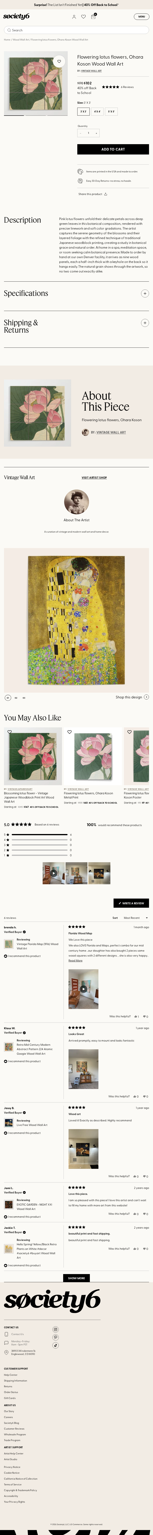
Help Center (10, 1374)
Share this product (90, 194)
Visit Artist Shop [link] (94, 477)
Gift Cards (10, 1398)
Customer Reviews (14, 1428)
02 (36, 115)
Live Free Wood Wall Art (32, 1125)
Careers (8, 1417)
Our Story (9, 1411)
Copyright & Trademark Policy (20, 1490)
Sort (115, 918)
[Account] (74, 16)
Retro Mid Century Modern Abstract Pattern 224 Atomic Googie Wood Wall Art (35, 1049)
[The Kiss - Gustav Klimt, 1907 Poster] (76, 620)
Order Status (11, 1392)
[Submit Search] (9, 30)
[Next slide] (140, 769)
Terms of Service (13, 1484)
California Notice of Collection (20, 1478)
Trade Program (12, 1440)
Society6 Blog (11, 1422)
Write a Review (135, 904)
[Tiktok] (55, 1345)
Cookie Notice (12, 1472)
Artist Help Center (13, 1453)
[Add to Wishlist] (10, 732)
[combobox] (76, 30)
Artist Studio (10, 1459)
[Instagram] (55, 1329)
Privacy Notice (12, 1466)
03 (57, 115)
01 (14, 115)
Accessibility (11, 1495)
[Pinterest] (55, 1337)
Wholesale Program (15, 1434)
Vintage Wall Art (91, 70)
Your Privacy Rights (14, 1501)
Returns (8, 1386)
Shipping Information (15, 1380)
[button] (117, 87)
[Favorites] (83, 16)
